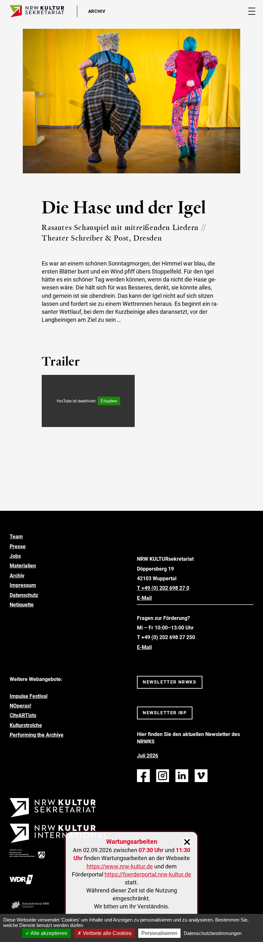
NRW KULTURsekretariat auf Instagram (162, 775)
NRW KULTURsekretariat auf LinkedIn (181, 775)
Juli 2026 (147, 756)
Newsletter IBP (165, 712)
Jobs (15, 556)
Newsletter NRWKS (170, 682)
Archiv (17, 576)
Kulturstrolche (26, 725)
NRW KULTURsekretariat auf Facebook (143, 775)
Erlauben (109, 401)
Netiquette (22, 605)
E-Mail (144, 598)
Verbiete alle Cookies (106, 933)
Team (16, 537)
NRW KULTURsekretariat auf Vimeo (201, 775)
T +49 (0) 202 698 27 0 (163, 588)
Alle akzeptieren (48, 933)
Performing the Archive (37, 735)
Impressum (23, 585)
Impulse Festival (28, 696)
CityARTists (23, 715)
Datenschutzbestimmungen (213, 933)
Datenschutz (24, 595)
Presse (18, 546)
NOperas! (20, 706)
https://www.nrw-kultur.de (120, 866)
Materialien (23, 566)
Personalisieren (159, 933)
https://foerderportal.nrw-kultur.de (148, 874)
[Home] (37, 11)
